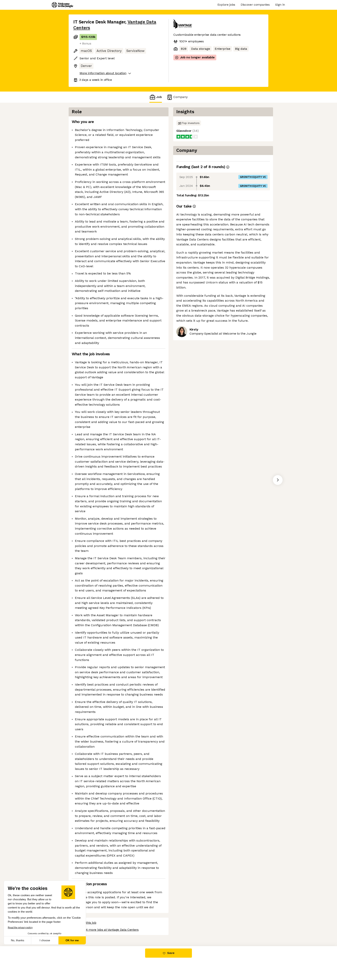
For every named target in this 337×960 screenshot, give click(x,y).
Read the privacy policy (20, 927)
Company (180, 97)
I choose (45, 940)
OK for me (72, 940)
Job (159, 97)
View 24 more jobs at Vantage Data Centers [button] (107, 930)
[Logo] (62, 5)
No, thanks (17, 940)
